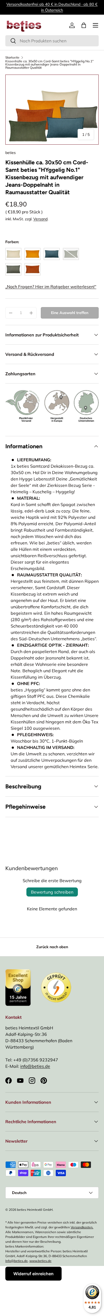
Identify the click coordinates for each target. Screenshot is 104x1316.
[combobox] (52, 40)
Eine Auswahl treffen (69, 312)
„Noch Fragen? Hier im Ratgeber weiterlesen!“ (50, 286)
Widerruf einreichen (33, 1273)
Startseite (12, 57)
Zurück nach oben (52, 946)
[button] (84, 25)
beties (10, 152)
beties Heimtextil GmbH (35, 1210)
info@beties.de (35, 1066)
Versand (40, 219)
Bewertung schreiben (52, 892)
